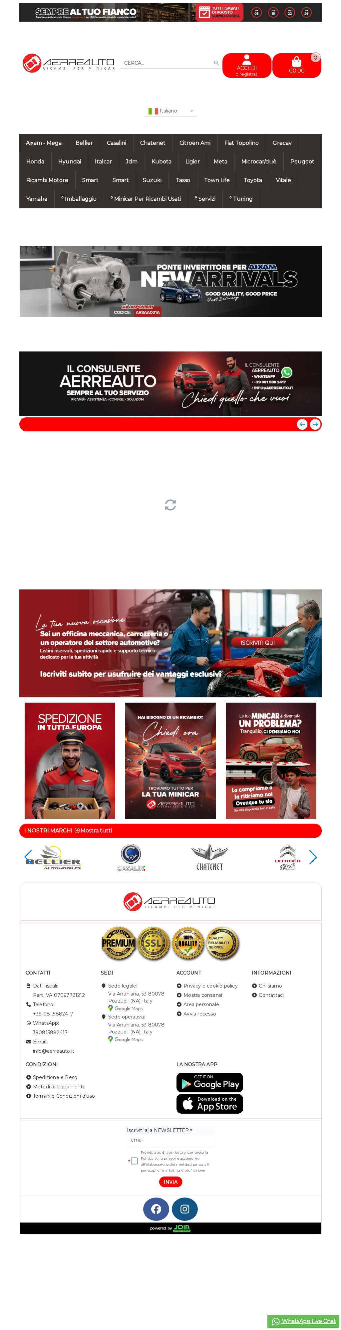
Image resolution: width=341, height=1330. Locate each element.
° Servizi (205, 199)
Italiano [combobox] (167, 111)
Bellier (84, 143)
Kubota (161, 161)
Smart (90, 180)
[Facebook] (156, 1209)
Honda (35, 161)
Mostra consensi (202, 995)
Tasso (182, 180)
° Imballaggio (79, 199)
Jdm (132, 161)
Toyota (253, 180)
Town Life (217, 180)
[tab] (268, 339)
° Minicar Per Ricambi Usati (146, 199)
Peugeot (302, 161)
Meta (220, 161)
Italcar (103, 161)
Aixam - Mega (44, 143)
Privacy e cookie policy (210, 986)
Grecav (282, 143)
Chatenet (153, 143)
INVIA (171, 1182)
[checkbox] (134, 1161)
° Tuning (241, 199)
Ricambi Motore (47, 180)
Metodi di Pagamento (59, 1087)
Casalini (116, 143)
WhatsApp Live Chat (308, 1321)
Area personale (201, 1004)
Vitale (283, 180)
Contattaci (271, 995)
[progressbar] (171, 504)
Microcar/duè (258, 161)
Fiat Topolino (241, 143)
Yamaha (36, 199)
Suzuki (152, 180)
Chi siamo (270, 986)
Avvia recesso (199, 1014)
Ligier (192, 161)
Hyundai (69, 161)
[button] (301, 339)
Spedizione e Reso (55, 1077)
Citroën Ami (194, 143)
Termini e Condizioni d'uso (64, 1096)
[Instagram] (185, 1209)
